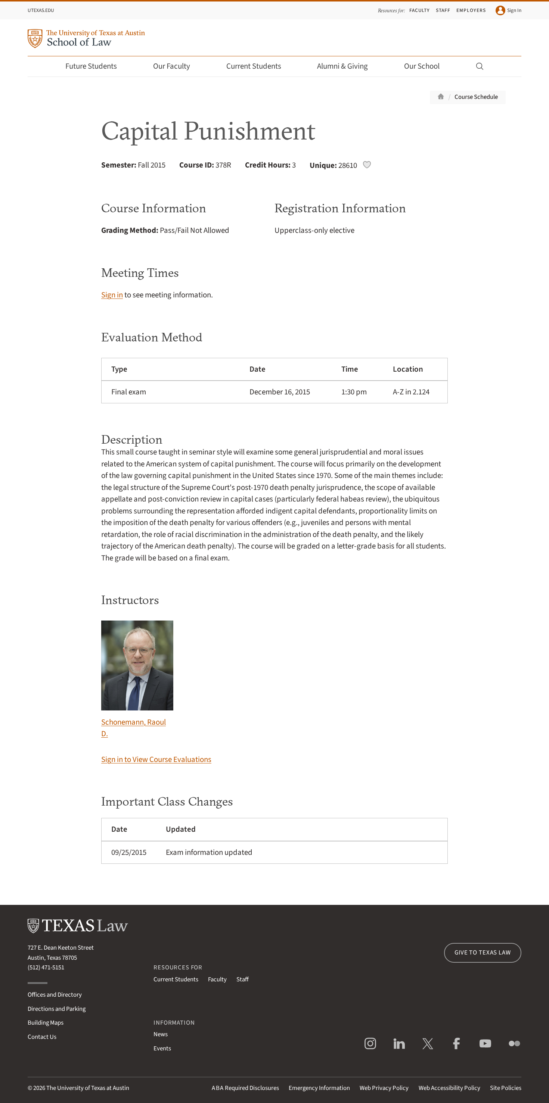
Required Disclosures (245, 1088)
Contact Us (42, 1036)
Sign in (112, 295)
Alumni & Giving (342, 66)
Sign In (514, 10)
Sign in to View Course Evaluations (156, 759)
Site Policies (505, 1088)
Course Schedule (476, 97)
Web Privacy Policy (384, 1088)
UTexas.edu (41, 10)
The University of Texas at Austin (87, 1088)
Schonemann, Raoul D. (133, 728)
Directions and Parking (57, 1008)
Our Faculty (171, 66)
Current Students (253, 66)
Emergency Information (319, 1088)
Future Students (91, 66)
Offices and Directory (55, 994)
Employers (471, 10)
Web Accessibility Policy (449, 1088)
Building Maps (45, 1022)
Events (162, 1048)
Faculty (419, 10)
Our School (422, 66)
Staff (443, 10)
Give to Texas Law (483, 952)
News (160, 1034)
